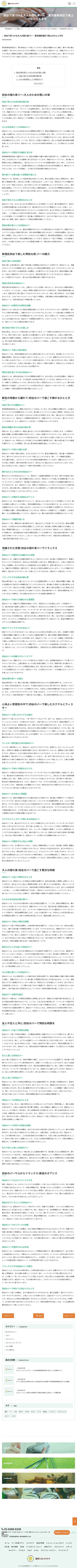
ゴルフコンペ (10, 1339)
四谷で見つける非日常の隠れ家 (30, 76)
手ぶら (33, 1411)
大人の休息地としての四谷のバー (31, 79)
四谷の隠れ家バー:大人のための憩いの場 (30, 72)
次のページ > (69, 1316)
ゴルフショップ (62, 1411)
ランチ (14, 1416)
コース (39, 1411)
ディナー (7, 1416)
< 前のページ (8, 1316)
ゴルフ (8, 1335)
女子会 (27, 1411)
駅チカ (21, 1411)
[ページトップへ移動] (73, 1532)
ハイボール (52, 1411)
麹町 (6, 1411)
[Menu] (74, 3)
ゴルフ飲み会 (10, 1350)
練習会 (45, 1411)
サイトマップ (63, 1550)
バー (11, 1411)
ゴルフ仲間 (9, 1346)
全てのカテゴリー (11, 1332)
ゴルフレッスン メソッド (13, 1343)
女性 (15, 1411)
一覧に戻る (38, 1316)
